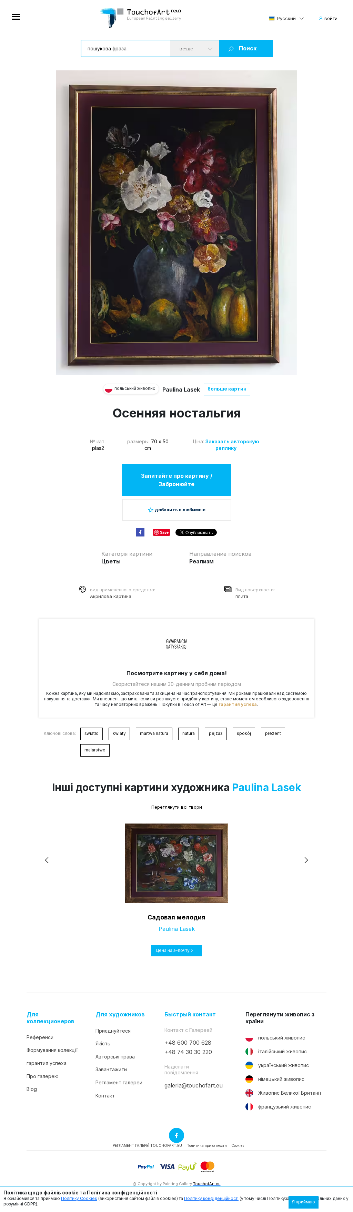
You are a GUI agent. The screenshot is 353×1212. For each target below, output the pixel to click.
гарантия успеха (238, 704)
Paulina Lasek (181, 389)
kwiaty (119, 733)
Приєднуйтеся (113, 1031)
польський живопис (281, 1038)
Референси (40, 1037)
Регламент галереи (118, 1082)
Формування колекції (52, 1050)
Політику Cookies (79, 1198)
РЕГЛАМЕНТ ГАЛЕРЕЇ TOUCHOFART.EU (147, 1145)
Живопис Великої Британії (289, 1093)
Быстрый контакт (190, 1014)
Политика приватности (206, 1145)
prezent (273, 733)
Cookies (237, 1145)
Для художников (120, 1014)
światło (91, 733)
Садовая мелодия (176, 917)
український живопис (283, 1065)
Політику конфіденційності (211, 1198)
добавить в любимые (180, 509)
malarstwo (94, 749)
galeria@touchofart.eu (193, 1085)
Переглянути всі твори (176, 807)
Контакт (105, 1095)
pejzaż (216, 733)
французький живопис (284, 1107)
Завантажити (111, 1069)
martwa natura (154, 733)
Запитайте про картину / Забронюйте (176, 479)
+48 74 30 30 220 (188, 1051)
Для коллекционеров (50, 1017)
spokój (244, 733)
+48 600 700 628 (187, 1042)
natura (188, 733)
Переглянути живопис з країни (279, 1017)
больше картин (227, 389)
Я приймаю (303, 1201)
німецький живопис (281, 1079)
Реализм (201, 561)
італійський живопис (282, 1051)
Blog (32, 1089)
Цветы (111, 561)
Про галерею (43, 1076)
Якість (102, 1043)
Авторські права (115, 1057)
